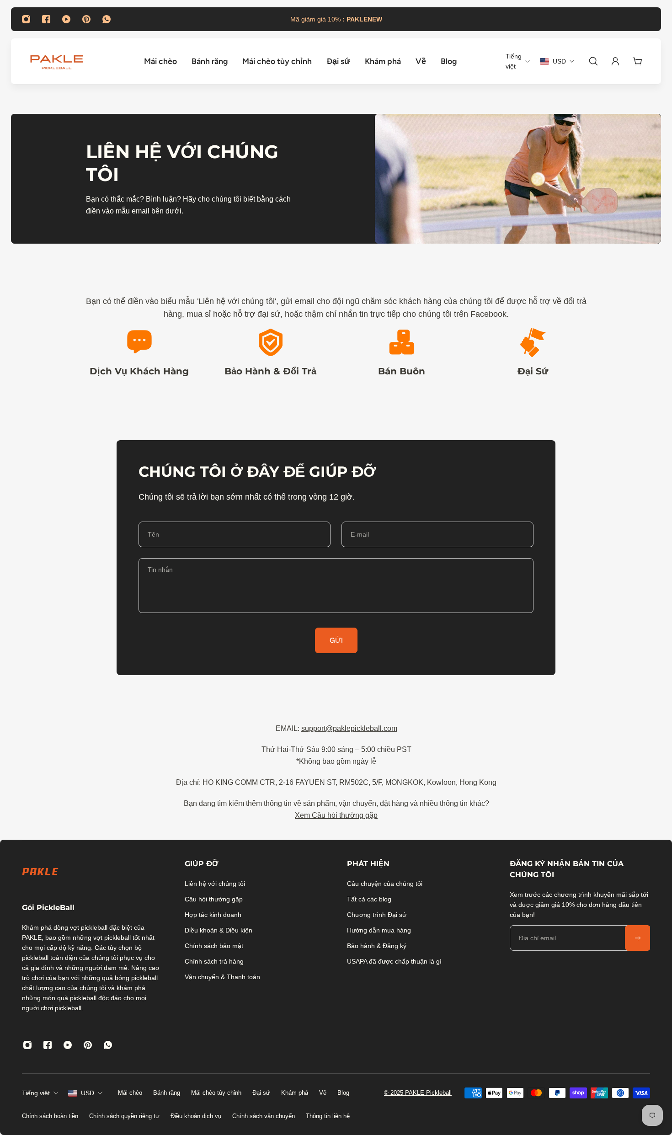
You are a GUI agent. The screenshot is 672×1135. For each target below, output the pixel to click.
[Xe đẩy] (637, 61)
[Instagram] (26, 19)
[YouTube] (66, 19)
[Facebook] (46, 19)
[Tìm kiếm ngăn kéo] (593, 61)
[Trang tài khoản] (615, 61)
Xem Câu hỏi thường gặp (336, 815)
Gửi (336, 640)
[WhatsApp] (106, 19)
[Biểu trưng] (56, 61)
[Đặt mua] (637, 938)
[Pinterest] (86, 19)
